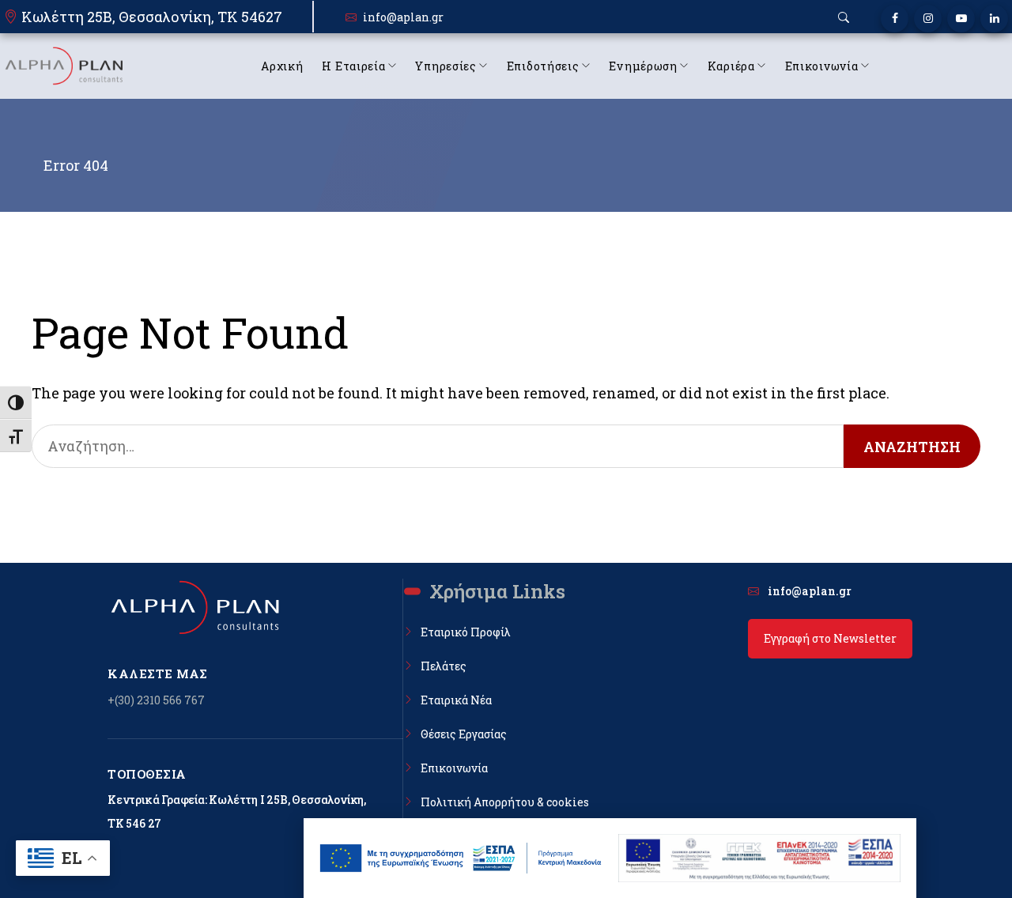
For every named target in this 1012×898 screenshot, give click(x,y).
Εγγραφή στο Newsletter (830, 638)
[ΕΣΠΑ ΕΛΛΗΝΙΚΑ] (460, 858)
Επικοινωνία (454, 767)
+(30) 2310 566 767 (156, 699)
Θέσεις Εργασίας (464, 733)
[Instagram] (928, 18)
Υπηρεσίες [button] (445, 66)
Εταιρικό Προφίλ (466, 632)
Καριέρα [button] (731, 66)
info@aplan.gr (403, 17)
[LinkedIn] (994, 18)
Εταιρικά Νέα (456, 699)
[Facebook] (894, 18)
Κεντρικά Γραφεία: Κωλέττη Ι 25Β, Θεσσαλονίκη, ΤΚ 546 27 (237, 811)
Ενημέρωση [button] (643, 66)
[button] (843, 17)
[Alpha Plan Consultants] (63, 66)
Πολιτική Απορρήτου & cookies (505, 801)
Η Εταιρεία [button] (353, 66)
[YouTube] (961, 18)
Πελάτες (443, 666)
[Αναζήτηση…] (438, 446)
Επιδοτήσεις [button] (543, 66)
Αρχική (282, 66)
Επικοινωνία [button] (822, 66)
